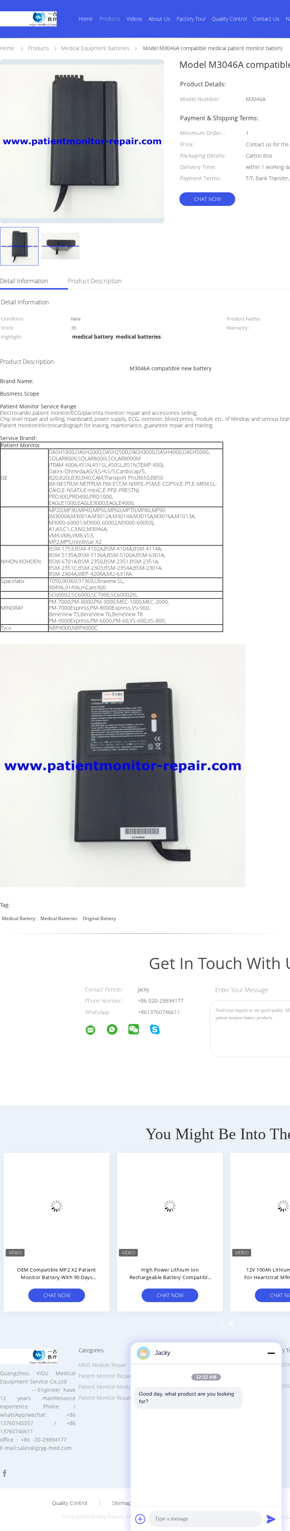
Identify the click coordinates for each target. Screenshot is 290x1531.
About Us (159, 18)
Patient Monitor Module (106, 1386)
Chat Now (207, 198)
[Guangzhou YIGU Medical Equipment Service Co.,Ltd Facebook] (4, 1473)
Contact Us (266, 18)
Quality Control (229, 18)
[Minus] (271, 1353)
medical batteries (58, 918)
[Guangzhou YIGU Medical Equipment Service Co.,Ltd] (95, 1031)
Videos (134, 18)
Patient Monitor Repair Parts (112, 1375)
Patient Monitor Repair (105, 1397)
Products (109, 18)
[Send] (271, 1519)
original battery (99, 918)
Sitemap (121, 1503)
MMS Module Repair (102, 1364)
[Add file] (140, 1519)
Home (86, 18)
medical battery (18, 918)
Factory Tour (191, 18)
